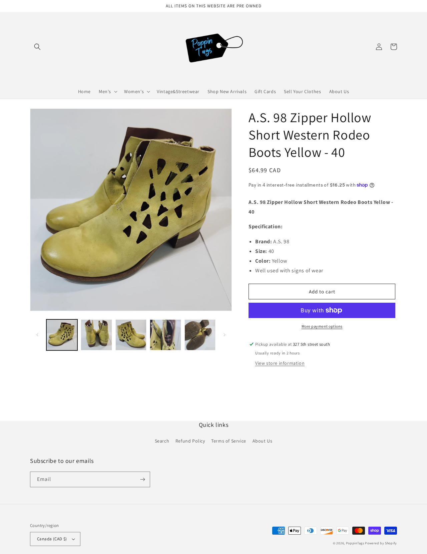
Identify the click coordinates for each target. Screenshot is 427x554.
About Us (263, 441)
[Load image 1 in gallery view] (61, 334)
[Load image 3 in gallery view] (130, 334)
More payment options (322, 326)
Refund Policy (190, 441)
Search (162, 441)
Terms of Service (228, 441)
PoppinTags (355, 543)
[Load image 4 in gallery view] (165, 334)
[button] (37, 46)
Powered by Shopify (381, 543)
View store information (280, 363)
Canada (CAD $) (52, 539)
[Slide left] (37, 334)
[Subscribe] (142, 479)
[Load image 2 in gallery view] (96, 334)
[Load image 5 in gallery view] (200, 334)
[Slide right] (224, 334)
